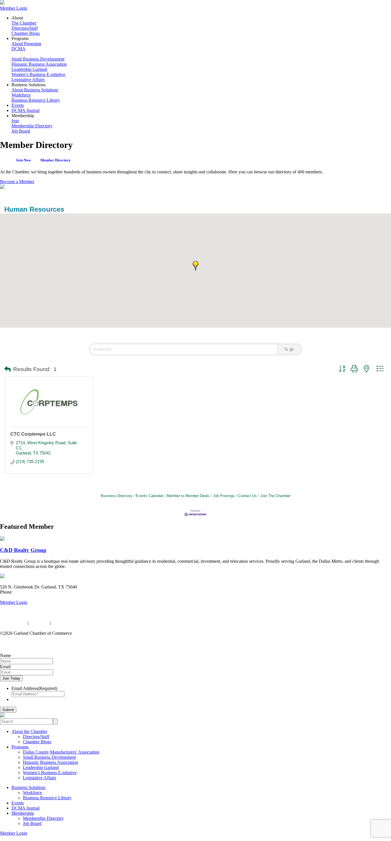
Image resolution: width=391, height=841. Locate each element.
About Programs (26, 43)
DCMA (18, 48)
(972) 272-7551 (28, 592)
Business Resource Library (35, 100)
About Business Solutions (34, 89)
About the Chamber (29, 731)
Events (17, 105)
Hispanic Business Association (39, 64)
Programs (20, 746)
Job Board (20, 131)
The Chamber (23, 23)
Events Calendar (149, 496)
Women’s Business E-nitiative (38, 74)
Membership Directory (31, 125)
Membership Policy (69, 622)
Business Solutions (28, 787)
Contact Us (247, 496)
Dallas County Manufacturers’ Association (61, 752)
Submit (8, 710)
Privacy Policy (13, 622)
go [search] (291, 349)
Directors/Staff (24, 28)
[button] (195, 266)
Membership (22, 813)
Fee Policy (39, 622)
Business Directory (116, 496)
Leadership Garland (29, 69)
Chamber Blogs (25, 33)
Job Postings (224, 496)
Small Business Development (37, 59)
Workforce (21, 95)
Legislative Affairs (28, 79)
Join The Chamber (275, 496)
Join (15, 120)
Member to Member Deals (188, 496)
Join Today (11, 678)
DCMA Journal (25, 110)
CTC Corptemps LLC (33, 434)
